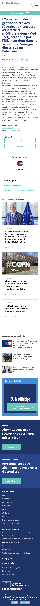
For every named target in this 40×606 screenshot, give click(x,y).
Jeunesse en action (10, 529)
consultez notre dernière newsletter (21, 407)
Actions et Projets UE (11, 542)
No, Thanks (25, 603)
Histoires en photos (10, 520)
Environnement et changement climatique (19, 190)
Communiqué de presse (11, 128)
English (20, 146)
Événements (7, 499)
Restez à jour (10, 481)
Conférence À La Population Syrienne (16, 553)
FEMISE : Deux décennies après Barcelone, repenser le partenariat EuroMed (16, 308)
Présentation (7, 546)
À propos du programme (12, 567)
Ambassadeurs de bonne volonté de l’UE (17, 539)
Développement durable (12, 186)
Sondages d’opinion (10, 523)
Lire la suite (9, 247)
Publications (7, 502)
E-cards (5, 509)
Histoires (6, 506)
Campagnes (7, 558)
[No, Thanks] (37, 599)
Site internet (15, 131)
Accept (14, 603)
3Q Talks (5, 513)
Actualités (6, 495)
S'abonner (10, 447)
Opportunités (8, 563)
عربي (20, 141)
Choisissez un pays (18, 13)
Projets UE (6, 549)
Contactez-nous (8, 574)
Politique (6, 571)
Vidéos (5, 516)
